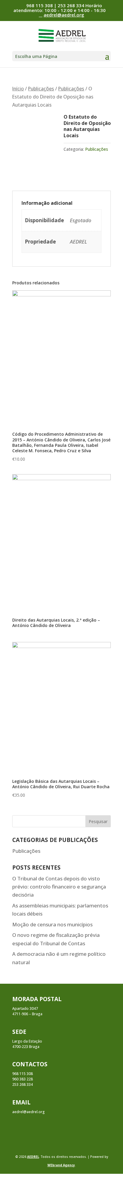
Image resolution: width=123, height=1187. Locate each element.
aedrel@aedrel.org (28, 1111)
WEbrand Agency (61, 1165)
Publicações (41, 88)
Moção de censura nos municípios (52, 924)
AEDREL (33, 1157)
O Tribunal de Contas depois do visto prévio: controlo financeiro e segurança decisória (59, 886)
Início (18, 88)
